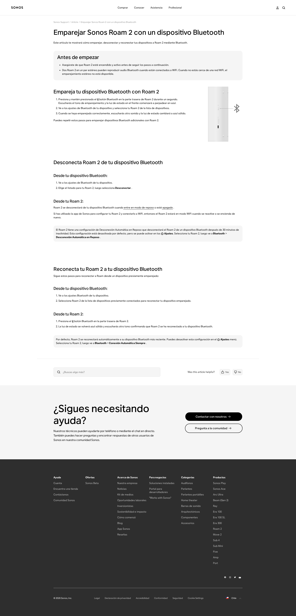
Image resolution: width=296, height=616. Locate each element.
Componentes (189, 517)
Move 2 (217, 534)
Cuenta (57, 483)
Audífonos (187, 483)
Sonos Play (219, 483)
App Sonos (123, 528)
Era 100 (217, 511)
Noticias (122, 488)
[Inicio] (17, 7)
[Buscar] (283, 7)
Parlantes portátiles (192, 494)
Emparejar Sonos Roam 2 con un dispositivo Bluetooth (108, 22)
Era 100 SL (219, 517)
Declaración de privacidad (118, 598)
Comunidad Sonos (64, 500)
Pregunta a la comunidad (211, 428)
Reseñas (122, 534)
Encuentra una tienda (65, 488)
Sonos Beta (92, 483)
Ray (215, 506)
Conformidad (161, 598)
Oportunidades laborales (131, 500)
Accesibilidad (142, 598)
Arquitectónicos (190, 511)
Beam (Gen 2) (220, 500)
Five (215, 551)
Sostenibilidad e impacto (131, 511)
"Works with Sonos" (160, 497)
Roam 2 (217, 528)
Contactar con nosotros (211, 416)
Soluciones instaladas (161, 483)
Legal (97, 598)
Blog (120, 523)
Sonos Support (61, 22)
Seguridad (178, 598)
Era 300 (217, 523)
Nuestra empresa (127, 483)
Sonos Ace (219, 488)
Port (215, 563)
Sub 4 (216, 540)
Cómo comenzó (126, 517)
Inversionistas (125, 506)
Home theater (189, 500)
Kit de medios (125, 494)
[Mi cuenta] (277, 7)
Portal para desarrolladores (158, 490)
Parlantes (186, 488)
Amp (215, 557)
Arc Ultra (218, 494)
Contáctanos (60, 494)
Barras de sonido (191, 506)
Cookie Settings (196, 598)
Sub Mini (218, 546)
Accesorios (187, 523)
